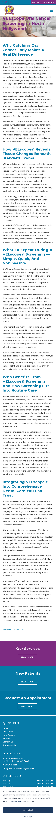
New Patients (9, 735)
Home (5, 728)
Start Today (27, 706)
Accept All (28, 810)
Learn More (27, 657)
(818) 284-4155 (49, 2)
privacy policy (17, 801)
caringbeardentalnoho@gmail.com (19, 768)
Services (6, 738)
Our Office (8, 731)
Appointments (9, 745)
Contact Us (36, 2)
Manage (28, 816)
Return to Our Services (13, 629)
